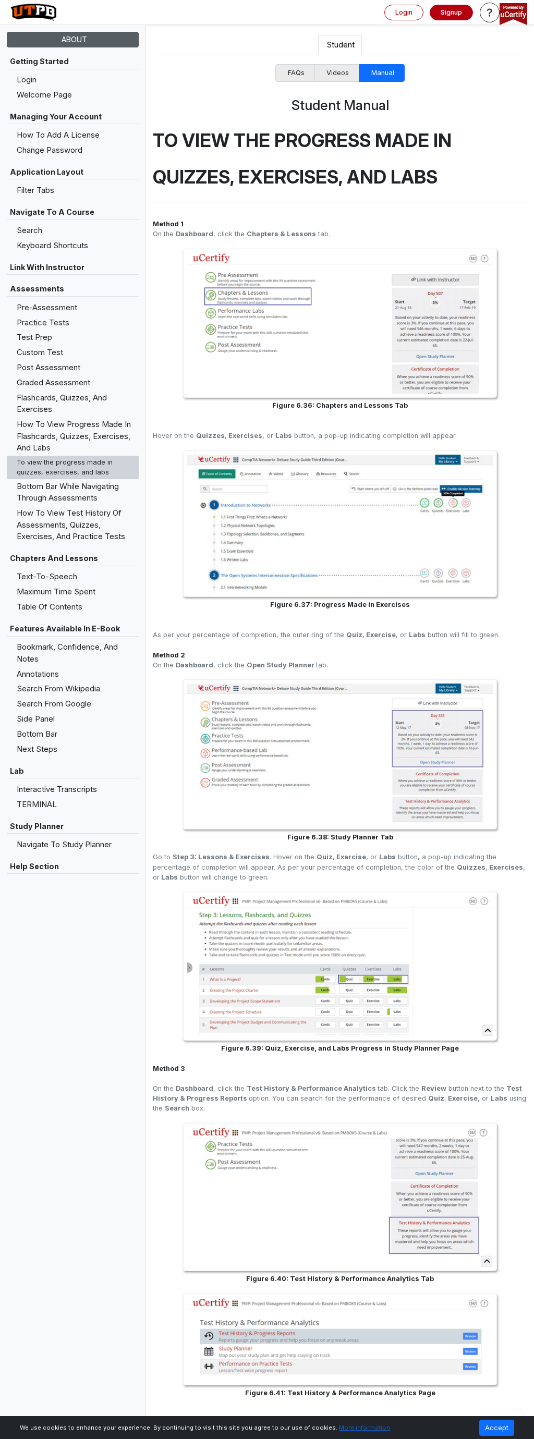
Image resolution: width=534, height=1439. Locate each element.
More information (364, 1427)
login (403, 12)
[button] (490, 12)
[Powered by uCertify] (513, 15)
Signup (451, 12)
